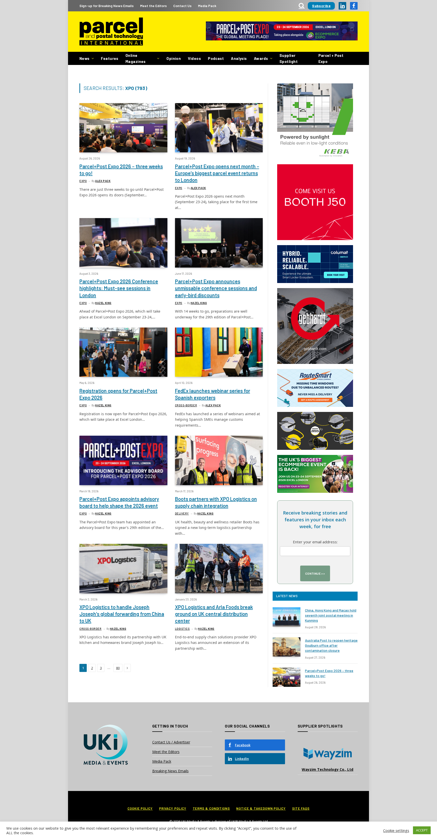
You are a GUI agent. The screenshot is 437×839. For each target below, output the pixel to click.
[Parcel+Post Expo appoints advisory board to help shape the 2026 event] (123, 460)
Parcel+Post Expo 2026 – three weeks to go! (121, 169)
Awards (261, 58)
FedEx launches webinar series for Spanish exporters (212, 394)
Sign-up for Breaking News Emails (106, 6)
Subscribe (321, 6)
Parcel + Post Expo (331, 58)
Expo (83, 180)
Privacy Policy (172, 808)
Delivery (182, 513)
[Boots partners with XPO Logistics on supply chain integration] (219, 460)
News (84, 58)
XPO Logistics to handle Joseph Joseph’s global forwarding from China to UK (121, 614)
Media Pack (207, 6)
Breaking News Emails (170, 770)
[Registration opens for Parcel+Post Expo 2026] (123, 352)
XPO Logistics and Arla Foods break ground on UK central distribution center (214, 614)
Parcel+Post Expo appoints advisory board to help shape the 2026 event (119, 502)
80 (118, 668)
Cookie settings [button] (396, 830)
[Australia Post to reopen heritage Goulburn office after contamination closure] (286, 647)
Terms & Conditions (211, 808)
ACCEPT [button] (422, 830)
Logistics (182, 628)
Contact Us (182, 6)
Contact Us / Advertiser (171, 742)
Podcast (216, 58)
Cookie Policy (140, 808)
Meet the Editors (153, 6)
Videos (194, 58)
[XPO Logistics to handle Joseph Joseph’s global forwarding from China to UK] (123, 568)
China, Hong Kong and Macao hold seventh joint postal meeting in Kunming (330, 615)
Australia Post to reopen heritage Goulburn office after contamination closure (331, 645)
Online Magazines (135, 58)
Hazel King (103, 303)
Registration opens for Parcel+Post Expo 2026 (118, 394)
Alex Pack (103, 180)
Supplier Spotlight (288, 58)
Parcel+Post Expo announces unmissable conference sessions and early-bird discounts (216, 288)
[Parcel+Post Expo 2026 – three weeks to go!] (123, 127)
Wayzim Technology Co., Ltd (327, 769)
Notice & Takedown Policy (261, 808)
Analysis (239, 58)
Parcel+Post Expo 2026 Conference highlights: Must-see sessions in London (118, 288)
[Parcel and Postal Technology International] (111, 32)
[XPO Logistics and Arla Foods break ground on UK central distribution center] (219, 568)
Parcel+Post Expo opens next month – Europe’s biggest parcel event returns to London (217, 173)
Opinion (173, 58)
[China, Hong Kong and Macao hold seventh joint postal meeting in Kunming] (286, 616)
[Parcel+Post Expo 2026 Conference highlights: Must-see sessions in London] (123, 242)
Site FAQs (301, 808)
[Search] (301, 5)
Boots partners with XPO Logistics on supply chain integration (216, 502)
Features (109, 58)
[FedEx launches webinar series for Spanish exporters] (219, 352)
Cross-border (186, 405)
